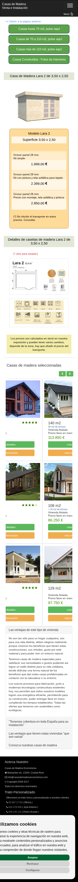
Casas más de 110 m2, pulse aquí (39, 49)
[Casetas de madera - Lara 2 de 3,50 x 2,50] (39, 276)
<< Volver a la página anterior (23, 21)
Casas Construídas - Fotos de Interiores (39, 59)
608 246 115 (15, 812)
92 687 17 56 (15, 802)
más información (38, 452)
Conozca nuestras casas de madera (33, 745)
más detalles (38, 444)
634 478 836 (15, 807)
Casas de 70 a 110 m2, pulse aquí (39, 39)
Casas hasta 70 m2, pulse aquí (39, 28)
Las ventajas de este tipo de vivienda (33, 629)
